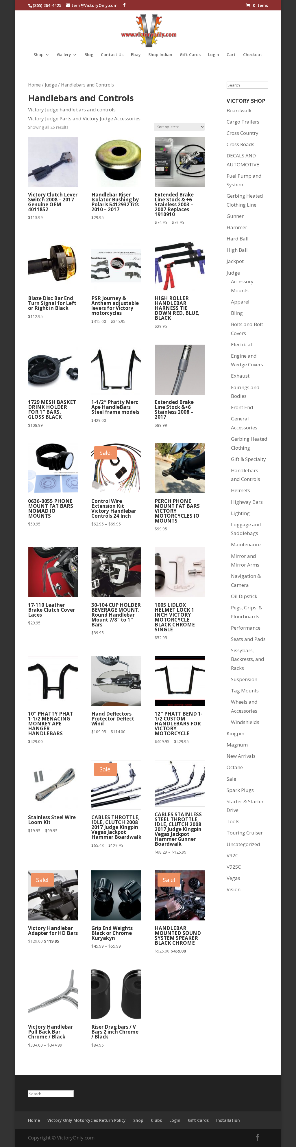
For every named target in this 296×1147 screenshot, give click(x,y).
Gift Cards (190, 55)
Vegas (233, 878)
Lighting (240, 513)
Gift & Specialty (248, 459)
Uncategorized (243, 844)
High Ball (237, 250)
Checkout (252, 55)
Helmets (240, 490)
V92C (232, 855)
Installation (228, 1120)
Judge (51, 85)
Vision (233, 889)
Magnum (237, 744)
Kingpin (235, 733)
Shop (39, 55)
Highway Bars (247, 502)
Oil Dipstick (244, 596)
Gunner (235, 216)
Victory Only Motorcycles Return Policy (86, 1120)
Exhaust (240, 375)
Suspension (244, 679)
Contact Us (112, 55)
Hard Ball (238, 238)
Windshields (245, 722)
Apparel (240, 301)
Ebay (136, 55)
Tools (233, 821)
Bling (237, 313)
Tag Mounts (245, 690)
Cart (231, 55)
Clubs (156, 1120)
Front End (242, 407)
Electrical (241, 344)
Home (34, 85)
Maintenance (246, 544)
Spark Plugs (240, 790)
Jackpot (235, 261)
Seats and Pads (248, 639)
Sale (231, 778)
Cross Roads (240, 144)
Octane (235, 767)
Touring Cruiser (245, 832)
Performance (245, 627)
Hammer (237, 227)
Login (213, 55)
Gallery (64, 55)
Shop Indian (160, 55)
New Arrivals (241, 756)
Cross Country (242, 133)
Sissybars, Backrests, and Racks (247, 659)
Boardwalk (239, 110)
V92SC (234, 866)
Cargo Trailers (243, 121)
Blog (88, 55)
